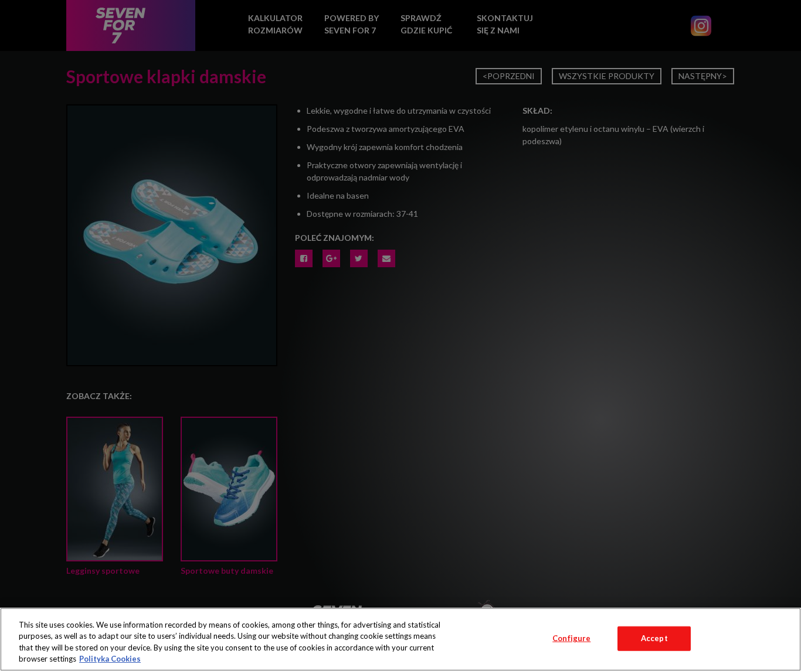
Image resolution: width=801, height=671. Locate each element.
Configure (571, 638)
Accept (654, 638)
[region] (400, 639)
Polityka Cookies (110, 658)
